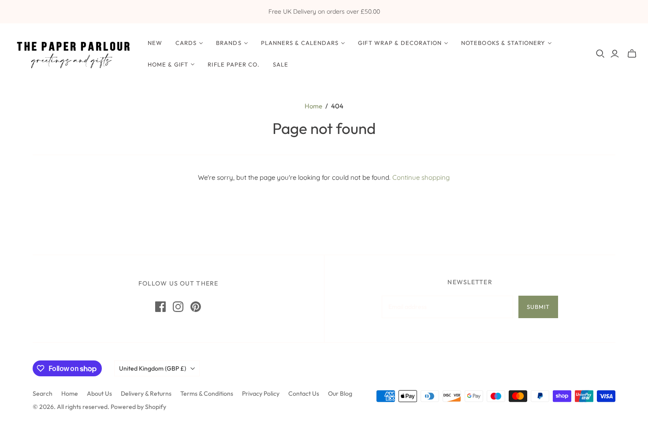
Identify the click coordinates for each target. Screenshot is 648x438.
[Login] (614, 54)
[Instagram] (178, 306)
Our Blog (340, 393)
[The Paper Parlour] (72, 53)
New (155, 42)
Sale (280, 64)
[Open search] (600, 53)
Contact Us (303, 393)
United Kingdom (152, 368)
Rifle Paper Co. (234, 64)
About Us (99, 393)
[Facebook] (160, 306)
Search (42, 393)
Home (313, 106)
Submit (538, 306)
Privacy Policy (260, 393)
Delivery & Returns (146, 393)
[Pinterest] (195, 306)
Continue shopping (421, 177)
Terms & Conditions (206, 393)
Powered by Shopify (138, 407)
